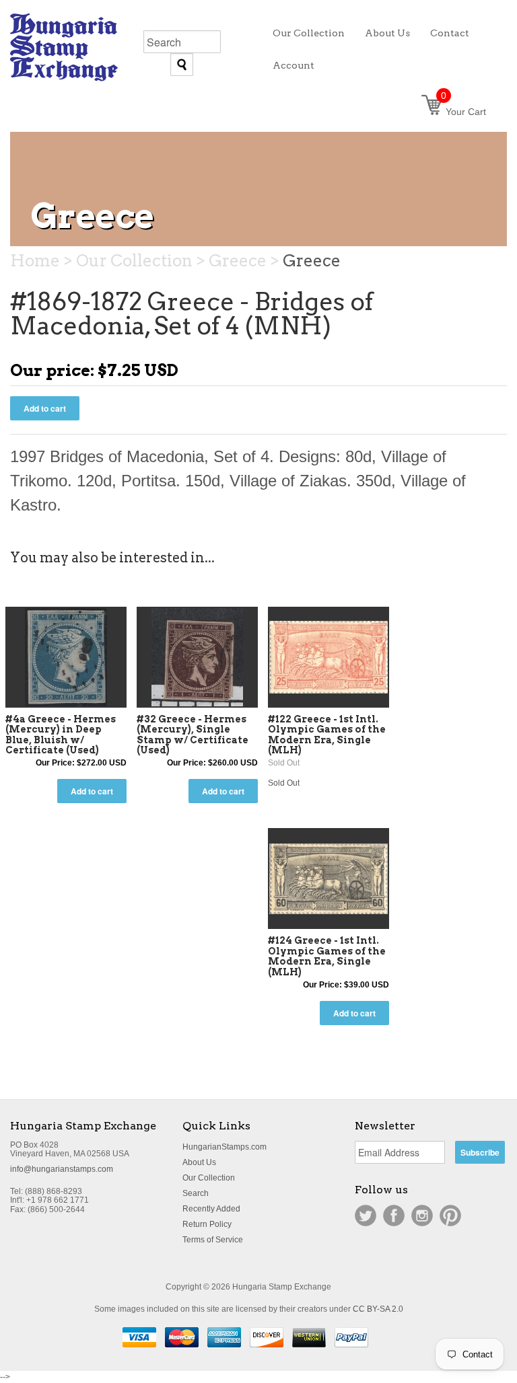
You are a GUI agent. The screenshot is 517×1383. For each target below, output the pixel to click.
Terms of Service (212, 1239)
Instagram (422, 1215)
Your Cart (463, 111)
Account (293, 65)
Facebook (394, 1215)
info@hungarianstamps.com (61, 1169)
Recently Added (211, 1208)
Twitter (365, 1215)
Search (195, 1193)
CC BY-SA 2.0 (378, 1309)
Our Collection (208, 1178)
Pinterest (450, 1215)
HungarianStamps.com (224, 1147)
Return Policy (207, 1224)
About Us (199, 1162)
